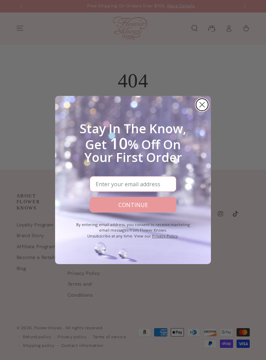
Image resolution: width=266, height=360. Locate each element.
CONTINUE (133, 205)
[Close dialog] (202, 105)
